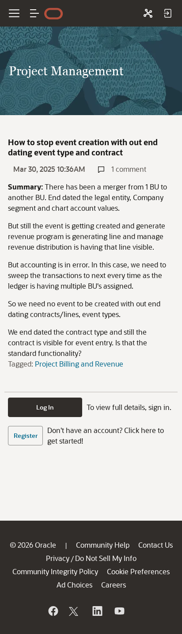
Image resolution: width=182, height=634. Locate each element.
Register (26, 435)
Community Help (102, 544)
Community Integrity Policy (55, 571)
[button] (34, 13)
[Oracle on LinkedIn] (96, 611)
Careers (113, 584)
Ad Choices (74, 584)
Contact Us (155, 544)
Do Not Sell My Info (105, 558)
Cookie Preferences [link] (138, 571)
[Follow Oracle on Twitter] (74, 611)
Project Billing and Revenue (79, 363)
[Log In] (167, 13)
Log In (45, 407)
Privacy (57, 558)
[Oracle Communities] (148, 13)
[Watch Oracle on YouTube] (119, 611)
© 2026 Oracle (33, 544)
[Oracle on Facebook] (52, 611)
